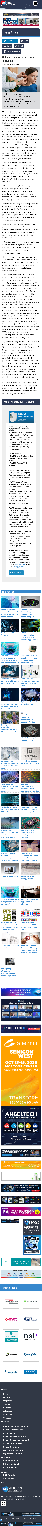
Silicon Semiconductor (13, 1430)
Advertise (7, 1411)
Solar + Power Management (16, 1440)
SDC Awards (9, 1479)
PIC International (11, 1464)
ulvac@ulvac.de (19, 567)
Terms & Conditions (19, 1518)
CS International (10, 1461)
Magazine (7, 1401)
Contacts (7, 1418)
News (5, 1394)
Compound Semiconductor (16, 1426)
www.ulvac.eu (20, 564)
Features (7, 1397)
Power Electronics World (14, 1437)
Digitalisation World (12, 1454)
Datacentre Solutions (13, 1450)
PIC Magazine (9, 1433)
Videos (6, 1404)
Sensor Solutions (11, 1447)
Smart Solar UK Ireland (13, 1443)
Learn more (16, 572)
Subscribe (7, 1414)
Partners (7, 1408)
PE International (10, 1467)
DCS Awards (9, 1475)
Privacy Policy (30, 1518)
